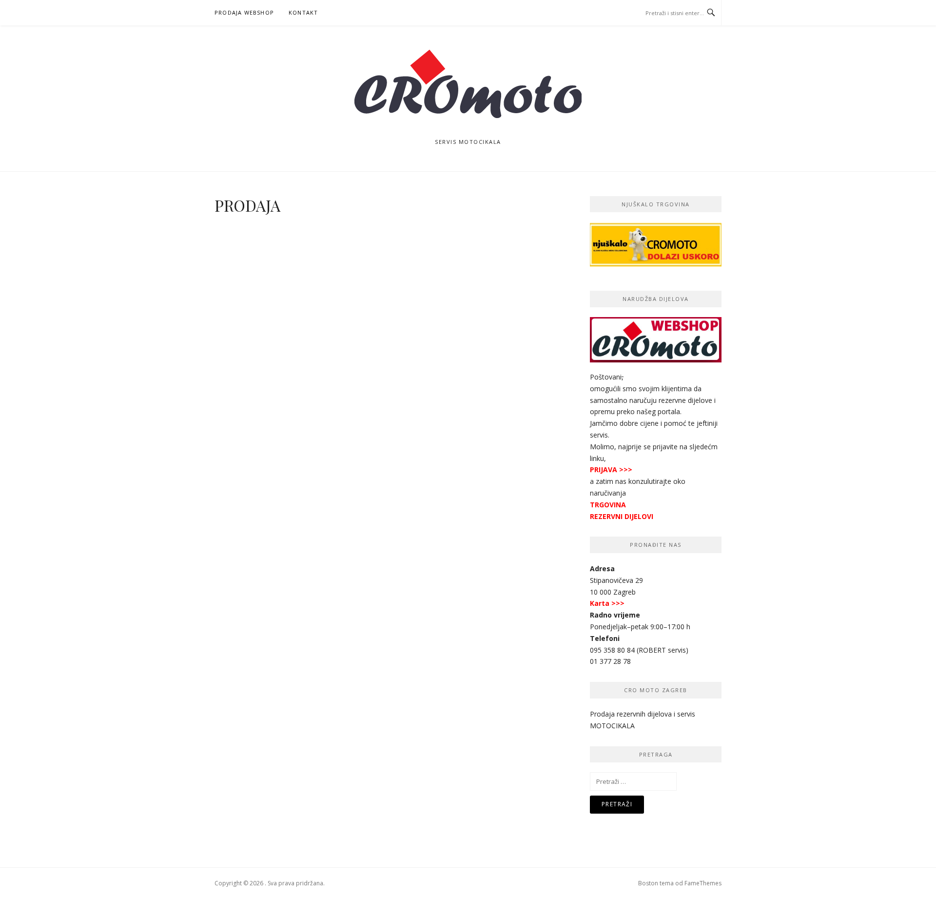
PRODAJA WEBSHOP (244, 12)
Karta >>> (607, 603)
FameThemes (703, 883)
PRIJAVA (603, 469)
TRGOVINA (608, 504)
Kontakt (303, 12)
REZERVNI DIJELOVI (621, 516)
